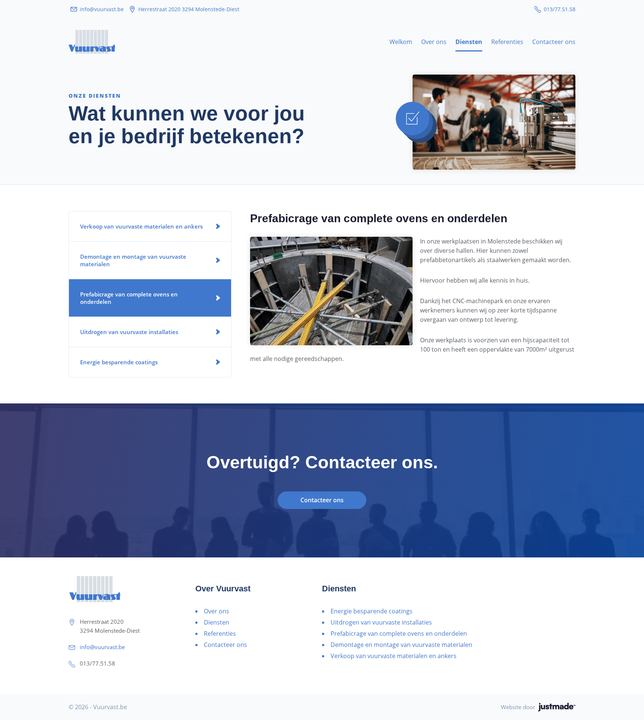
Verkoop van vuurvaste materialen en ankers (141, 226)
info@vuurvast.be (102, 9)
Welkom (400, 42)
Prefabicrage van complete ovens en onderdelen (129, 297)
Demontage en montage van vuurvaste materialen (133, 260)
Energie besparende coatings (119, 362)
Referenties (507, 42)
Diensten (468, 42)
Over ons (433, 42)
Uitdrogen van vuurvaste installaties (129, 332)
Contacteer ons (553, 42)
